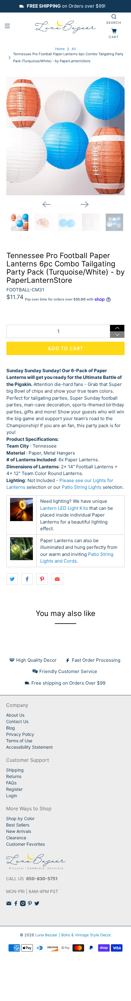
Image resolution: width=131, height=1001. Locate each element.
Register (14, 789)
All (74, 49)
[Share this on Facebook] (27, 579)
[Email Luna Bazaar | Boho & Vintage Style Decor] (9, 904)
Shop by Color (20, 818)
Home (60, 49)
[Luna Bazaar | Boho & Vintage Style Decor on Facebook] (16, 904)
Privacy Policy (20, 734)
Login (11, 795)
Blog (10, 727)
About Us (15, 715)
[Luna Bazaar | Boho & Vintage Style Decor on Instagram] (23, 904)
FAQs (11, 782)
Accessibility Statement (29, 747)
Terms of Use (19, 740)
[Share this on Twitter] (12, 579)
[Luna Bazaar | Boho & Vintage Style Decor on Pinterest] (30, 904)
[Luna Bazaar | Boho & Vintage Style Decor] (65, 27)
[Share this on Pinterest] (42, 579)
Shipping (15, 769)
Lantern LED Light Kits (64, 508)
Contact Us (17, 721)
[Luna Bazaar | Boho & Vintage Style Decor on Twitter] (37, 904)
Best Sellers (17, 824)
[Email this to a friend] (57, 579)
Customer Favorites (25, 844)
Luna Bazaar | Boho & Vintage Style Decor (73, 935)
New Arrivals (18, 831)
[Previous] (46, 204)
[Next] (84, 204)
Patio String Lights (81, 487)
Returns (13, 776)
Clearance (16, 837)
